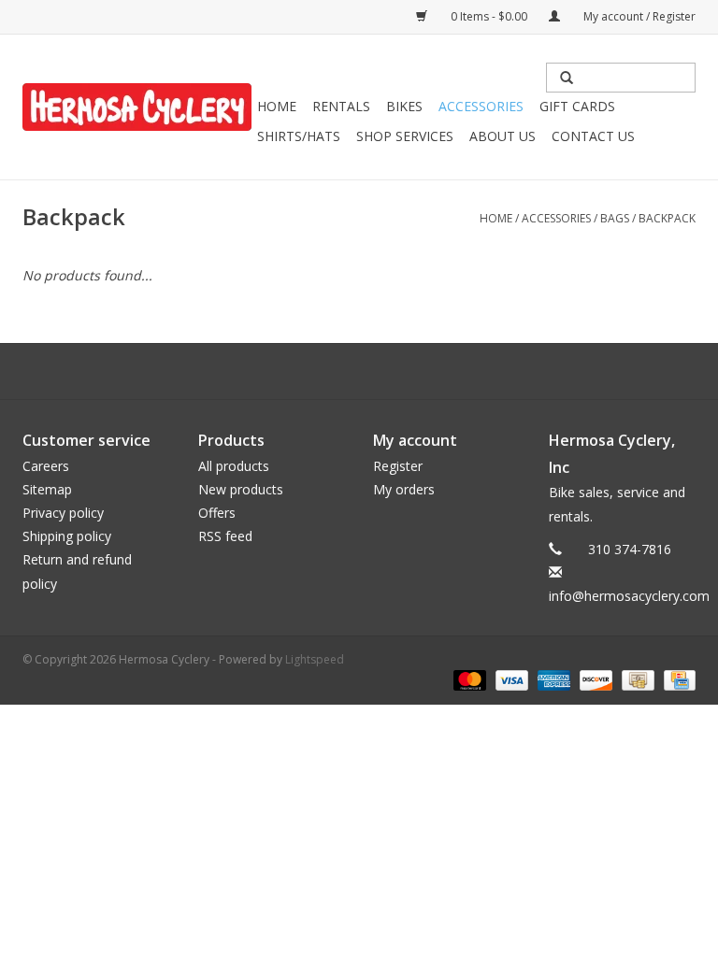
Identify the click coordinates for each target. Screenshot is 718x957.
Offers (217, 512)
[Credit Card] (676, 679)
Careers (45, 466)
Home (276, 106)
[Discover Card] (594, 679)
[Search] (566, 78)
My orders (404, 489)
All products (233, 466)
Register (398, 466)
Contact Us (593, 136)
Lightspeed (314, 659)
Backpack (667, 218)
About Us (502, 136)
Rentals (341, 106)
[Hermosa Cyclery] (136, 107)
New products (240, 489)
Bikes (404, 106)
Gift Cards (577, 106)
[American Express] (552, 679)
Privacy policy (63, 512)
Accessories (481, 106)
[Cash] (635, 679)
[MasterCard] (468, 679)
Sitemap (47, 489)
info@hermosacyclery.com (629, 596)
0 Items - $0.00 (489, 16)
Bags (614, 218)
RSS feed (225, 536)
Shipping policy (66, 536)
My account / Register (638, 16)
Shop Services (404, 136)
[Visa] (510, 679)
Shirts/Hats (298, 136)
